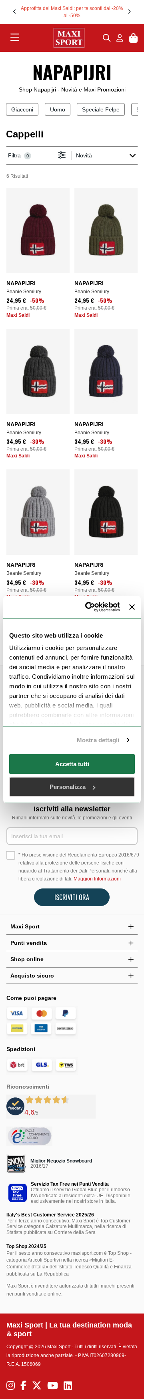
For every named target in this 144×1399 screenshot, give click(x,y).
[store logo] (61, 38)
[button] (14, 11)
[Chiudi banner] (132, 607)
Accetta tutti (72, 763)
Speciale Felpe (101, 109)
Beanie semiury (23, 291)
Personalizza (68, 786)
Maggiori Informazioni (97, 879)
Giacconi (22, 109)
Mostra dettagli (98, 740)
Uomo (57, 109)
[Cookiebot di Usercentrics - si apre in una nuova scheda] (89, 607)
